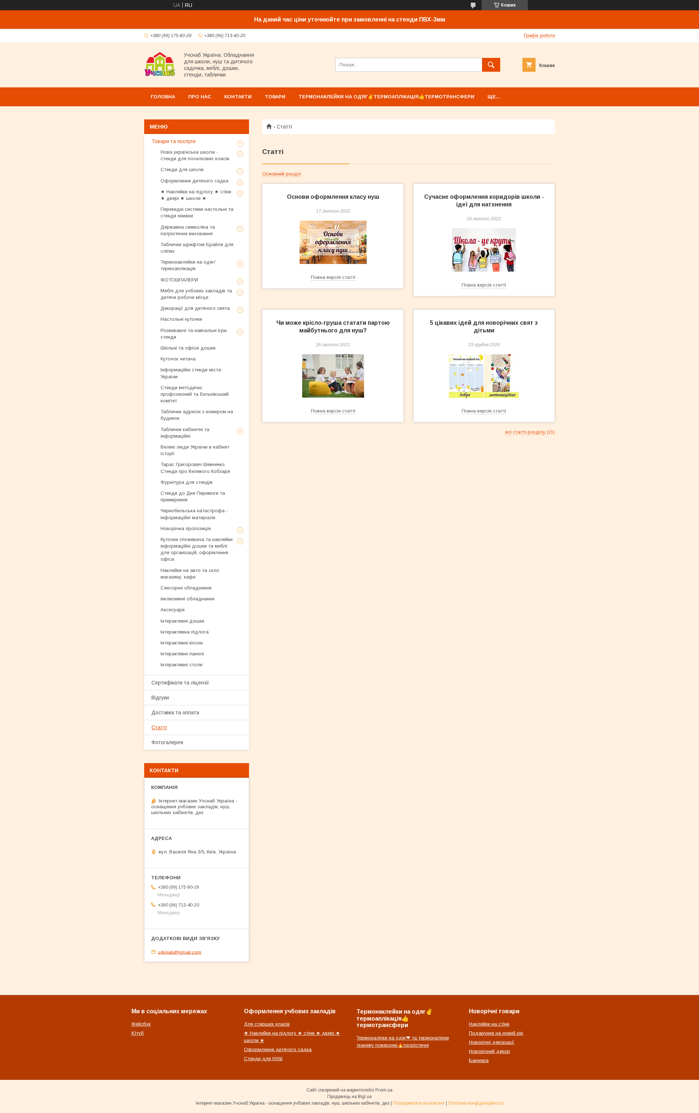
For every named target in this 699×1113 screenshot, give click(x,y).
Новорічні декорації (491, 1042)
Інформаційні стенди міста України (191, 373)
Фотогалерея (167, 742)
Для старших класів (267, 1024)
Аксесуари (173, 609)
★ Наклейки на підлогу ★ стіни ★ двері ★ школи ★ (196, 195)
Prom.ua (383, 1090)
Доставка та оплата (175, 712)
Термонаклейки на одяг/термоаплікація (188, 265)
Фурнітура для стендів (187, 482)
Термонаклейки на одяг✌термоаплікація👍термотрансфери (386, 96)
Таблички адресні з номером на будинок (197, 415)
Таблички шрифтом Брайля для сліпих (197, 248)
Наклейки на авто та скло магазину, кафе (190, 574)
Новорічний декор (489, 1051)
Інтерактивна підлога (185, 632)
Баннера (479, 1060)
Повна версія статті (333, 277)
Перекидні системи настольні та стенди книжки (197, 212)
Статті (159, 727)
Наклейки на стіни (489, 1024)
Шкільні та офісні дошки (188, 348)
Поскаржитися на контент (419, 1103)
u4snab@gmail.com (179, 952)
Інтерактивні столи (181, 664)
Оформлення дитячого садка (194, 180)
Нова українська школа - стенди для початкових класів (195, 155)
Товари (275, 96)
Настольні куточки (181, 319)
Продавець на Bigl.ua (349, 1096)
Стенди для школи (182, 169)
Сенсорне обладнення (186, 588)
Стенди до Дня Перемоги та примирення (193, 496)
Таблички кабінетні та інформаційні (185, 433)
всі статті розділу (525, 432)
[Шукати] (491, 65)
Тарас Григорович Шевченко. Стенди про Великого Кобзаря (195, 468)
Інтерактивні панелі (182, 653)
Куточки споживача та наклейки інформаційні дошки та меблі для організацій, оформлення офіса (197, 549)
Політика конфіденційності (475, 1103)
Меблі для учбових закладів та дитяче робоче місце (196, 294)
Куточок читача (178, 359)
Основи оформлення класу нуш (333, 197)
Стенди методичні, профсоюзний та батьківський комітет (195, 394)
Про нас (199, 96)
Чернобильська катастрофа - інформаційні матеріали (194, 514)
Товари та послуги (173, 141)
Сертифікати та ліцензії (180, 683)
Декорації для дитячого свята (195, 308)
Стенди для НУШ (263, 1058)
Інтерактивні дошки (182, 621)
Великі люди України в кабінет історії (195, 450)
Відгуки (160, 697)
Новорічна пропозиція (186, 528)
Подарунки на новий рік (496, 1033)
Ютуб (137, 1033)
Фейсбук (141, 1024)
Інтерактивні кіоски (182, 643)
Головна (163, 96)
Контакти (238, 96)
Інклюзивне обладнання (187, 598)
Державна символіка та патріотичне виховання (188, 230)
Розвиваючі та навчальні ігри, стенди (194, 334)
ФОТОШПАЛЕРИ (179, 280)
